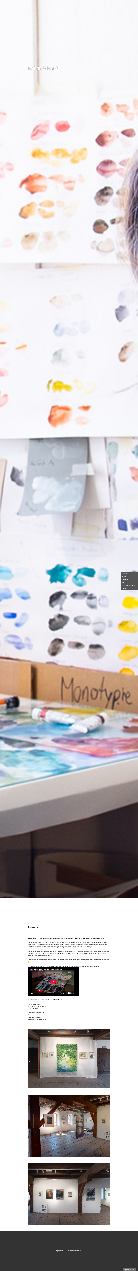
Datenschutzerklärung (75, 1251)
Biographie (125, 579)
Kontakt (124, 588)
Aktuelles (124, 573)
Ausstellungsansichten (129, 585)
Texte (123, 582)
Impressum (59, 1251)
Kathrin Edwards (43, 68)
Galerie (124, 576)
